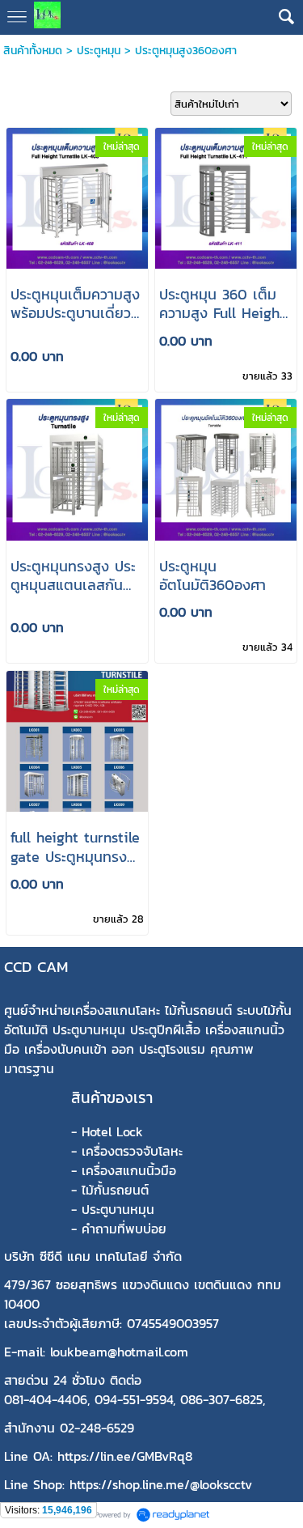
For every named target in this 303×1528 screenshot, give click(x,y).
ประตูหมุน (98, 50)
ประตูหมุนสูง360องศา (186, 50)
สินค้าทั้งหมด (32, 50)
